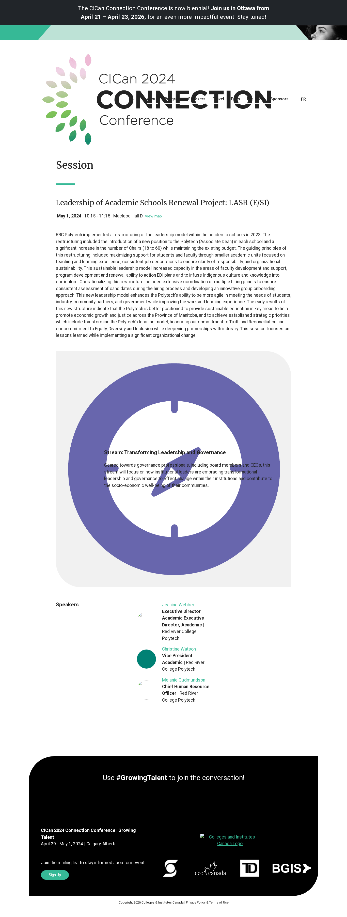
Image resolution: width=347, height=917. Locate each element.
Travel (218, 99)
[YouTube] (182, 796)
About (152, 99)
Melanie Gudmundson (183, 680)
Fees (235, 99)
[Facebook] (173, 796)
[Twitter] (169, 796)
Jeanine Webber (178, 604)
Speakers (197, 99)
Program (173, 99)
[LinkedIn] (165, 796)
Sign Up (55, 875)
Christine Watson (179, 649)
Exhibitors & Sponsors (268, 99)
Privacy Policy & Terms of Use (207, 902)
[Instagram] (178, 796)
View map (153, 216)
